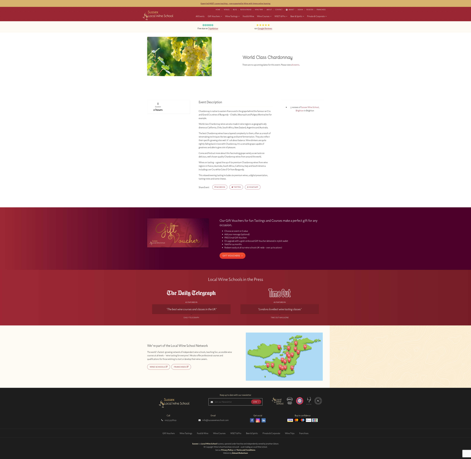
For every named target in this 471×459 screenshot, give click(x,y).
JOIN (255, 402)
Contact (278, 10)
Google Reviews (265, 28)
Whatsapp (253, 187)
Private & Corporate (271, 433)
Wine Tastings (186, 433)
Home (218, 10)
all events (295, 64)
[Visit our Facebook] (252, 420)
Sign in (300, 10)
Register (309, 10)
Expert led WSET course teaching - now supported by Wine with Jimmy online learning (235, 3)
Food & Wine (202, 433)
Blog (235, 10)
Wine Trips (289, 433)
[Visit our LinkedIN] (264, 420)
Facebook (220, 187)
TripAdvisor (213, 28)
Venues (227, 10)
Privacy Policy (227, 450)
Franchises (321, 10)
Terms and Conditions (246, 450)
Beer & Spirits (252, 433)
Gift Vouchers (231, 255)
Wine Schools (157, 367)
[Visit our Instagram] (258, 420)
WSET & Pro (235, 433)
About (269, 10)
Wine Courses (219, 433)
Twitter (237, 187)
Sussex (195, 443)
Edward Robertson (240, 453)
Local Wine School (209, 443)
